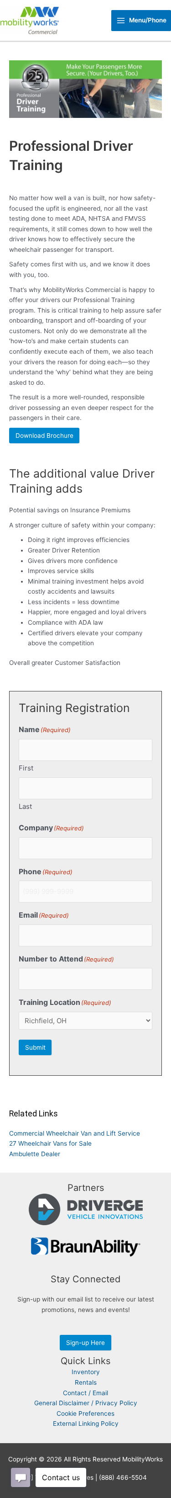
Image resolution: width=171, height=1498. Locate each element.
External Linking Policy (86, 1423)
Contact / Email (85, 1393)
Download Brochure (44, 435)
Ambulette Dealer (34, 1154)
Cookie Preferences (85, 1413)
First (26, 768)
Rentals (86, 1382)
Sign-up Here (85, 1342)
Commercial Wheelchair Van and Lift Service (74, 1133)
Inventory (86, 1372)
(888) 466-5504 (123, 1477)
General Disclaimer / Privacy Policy (85, 1403)
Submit (35, 1047)
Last (25, 806)
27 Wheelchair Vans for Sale (50, 1143)
